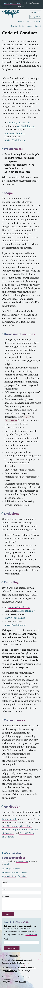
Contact (37, 25)
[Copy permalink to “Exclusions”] (2, 513)
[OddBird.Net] (10, 14)
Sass (13, 960)
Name (8, 882)
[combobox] (35, 12)
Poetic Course (12, 3)
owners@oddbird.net (19, 122)
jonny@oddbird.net (14, 133)
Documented (8, 967)
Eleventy (14, 955)
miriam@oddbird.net (15, 140)
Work (29, 21)
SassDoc (32, 967)
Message (9, 896)
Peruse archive (31, 934)
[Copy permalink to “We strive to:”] (2, 148)
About (29, 25)
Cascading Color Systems (13, 962)
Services (20, 21)
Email (8, 889)
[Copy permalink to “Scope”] (2, 192)
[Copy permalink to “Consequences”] (2, 720)
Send (8, 914)
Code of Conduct (8, 979)
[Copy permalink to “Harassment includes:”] (2, 333)
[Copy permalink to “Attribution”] (2, 806)
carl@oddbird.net (26, 126)
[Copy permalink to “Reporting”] (2, 582)
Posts (21, 25)
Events (14, 25)
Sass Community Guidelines (17, 826)
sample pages (11, 970)
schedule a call (22, 861)
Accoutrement (22, 960)
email (6, 864)
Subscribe (12, 948)
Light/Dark (36, 17)
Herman (21, 967)
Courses (37, 21)
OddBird (22, 981)
